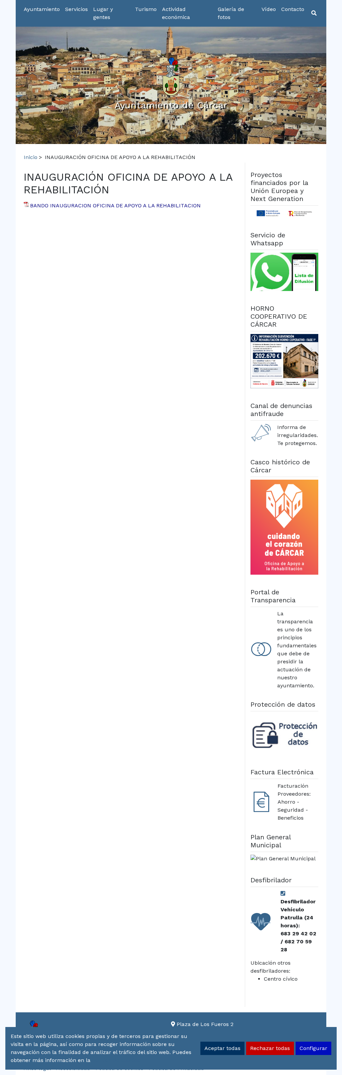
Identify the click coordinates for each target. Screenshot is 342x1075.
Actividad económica (176, 13)
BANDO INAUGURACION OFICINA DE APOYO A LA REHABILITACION (115, 205)
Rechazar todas (270, 1048)
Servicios (76, 9)
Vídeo (269, 9)
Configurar (313, 1048)
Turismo (146, 9)
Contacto (292, 9)
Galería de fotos (231, 13)
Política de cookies (116, 1060)
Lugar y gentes (103, 13)
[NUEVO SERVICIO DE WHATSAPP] (284, 273)
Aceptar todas (222, 1048)
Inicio (30, 157)
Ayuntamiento (42, 9)
